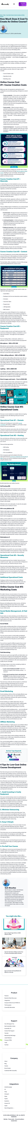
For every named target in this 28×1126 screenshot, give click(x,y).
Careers (6, 1065)
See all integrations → (9, 1108)
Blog (4, 15)
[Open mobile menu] (14, 4)
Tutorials (6, 1033)
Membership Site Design (9, 1035)
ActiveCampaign (8, 1087)
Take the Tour (23, 4)
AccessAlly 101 (7, 1028)
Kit (5, 1089)
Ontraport (6, 1094)
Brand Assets (7, 1068)
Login (5, 1042)
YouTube (6, 1044)
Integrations (7, 1000)
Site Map (6, 1119)
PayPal (6, 1098)
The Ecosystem (7, 1005)
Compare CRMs (8, 1040)
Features (6, 995)
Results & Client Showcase (10, 998)
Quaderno (6, 1101)
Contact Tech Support (9, 1030)
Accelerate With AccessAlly (10, 1070)
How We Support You (9, 1023)
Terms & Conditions (19, 1119)
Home (1, 15)
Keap (5, 1091)
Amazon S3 (7, 1103)
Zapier (5, 1105)
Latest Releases (8, 1037)
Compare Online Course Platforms (12, 1002)
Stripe (5, 1096)
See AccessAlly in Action (9, 1026)
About (5, 1061)
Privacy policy (11, 1119)
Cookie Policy (14, 1120)
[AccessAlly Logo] (5, 4)
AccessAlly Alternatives (9, 1007)
